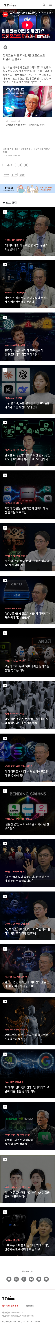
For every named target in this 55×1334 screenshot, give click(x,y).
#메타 (18, 1240)
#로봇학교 (23, 1029)
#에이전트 (8, 555)
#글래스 (8, 1240)
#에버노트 (28, 819)
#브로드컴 (8, 503)
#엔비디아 (8, 661)
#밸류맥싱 (17, 555)
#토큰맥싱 (17, 924)
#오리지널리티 (21, 1187)
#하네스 (16, 871)
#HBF (12, 240)
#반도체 (16, 503)
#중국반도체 (21, 292)
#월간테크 (8, 450)
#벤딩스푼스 (9, 819)
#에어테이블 (19, 819)
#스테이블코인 (10, 766)
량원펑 (22, 174)
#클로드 (8, 397)
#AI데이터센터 (25, 1134)
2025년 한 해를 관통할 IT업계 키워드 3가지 (25, 124)
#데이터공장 (14, 1029)
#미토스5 (24, 345)
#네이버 (8, 1134)
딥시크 (14, 174)
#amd (15, 661)
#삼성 (13, 1240)
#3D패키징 (20, 240)
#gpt (13, 397)
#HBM (7, 240)
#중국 (7, 713)
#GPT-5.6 (9, 345)
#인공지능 (8, 924)
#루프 (22, 871)
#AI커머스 (8, 976)
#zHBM (19, 608)
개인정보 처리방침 (10, 1306)
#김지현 (16, 450)
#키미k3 (19, 397)
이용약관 (30, 1306)
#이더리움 (28, 766)
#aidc (7, 1082)
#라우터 (24, 555)
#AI (21, 503)
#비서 (27, 976)
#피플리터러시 (10, 1187)
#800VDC (19, 1082)
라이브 (6, 174)
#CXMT (13, 292)
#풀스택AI (23, 450)
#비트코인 (20, 766)
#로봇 (22, 713)
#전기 (12, 1082)
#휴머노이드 (14, 713)
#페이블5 (16, 345)
